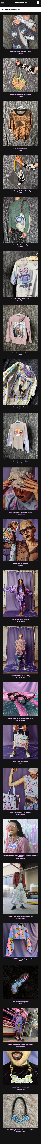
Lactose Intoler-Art (20, 2)
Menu (2, 2)
